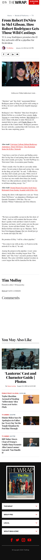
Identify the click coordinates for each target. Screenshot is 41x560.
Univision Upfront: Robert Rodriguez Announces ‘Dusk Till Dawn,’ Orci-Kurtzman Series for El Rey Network (19, 146)
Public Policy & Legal (10, 393)
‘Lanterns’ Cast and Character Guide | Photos (20, 377)
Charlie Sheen (26, 122)
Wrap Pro (8, 514)
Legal (6, 523)
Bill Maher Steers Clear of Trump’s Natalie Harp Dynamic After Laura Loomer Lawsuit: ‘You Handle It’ (11, 446)
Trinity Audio (23, 93)
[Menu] (4, 2)
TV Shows (5, 415)
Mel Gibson (31, 117)
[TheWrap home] (18, 2)
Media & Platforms (22, 15)
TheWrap (8, 506)
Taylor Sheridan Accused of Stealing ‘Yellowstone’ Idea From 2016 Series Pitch (10, 401)
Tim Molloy (9, 48)
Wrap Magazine (11, 531)
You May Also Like (17, 339)
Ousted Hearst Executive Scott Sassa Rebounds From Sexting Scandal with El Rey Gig (20, 188)
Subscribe (34, 2)
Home (9, 15)
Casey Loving (11, 386)
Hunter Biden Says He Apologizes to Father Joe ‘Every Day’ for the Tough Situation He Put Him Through (11, 423)
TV (33, 15)
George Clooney (15, 231)
